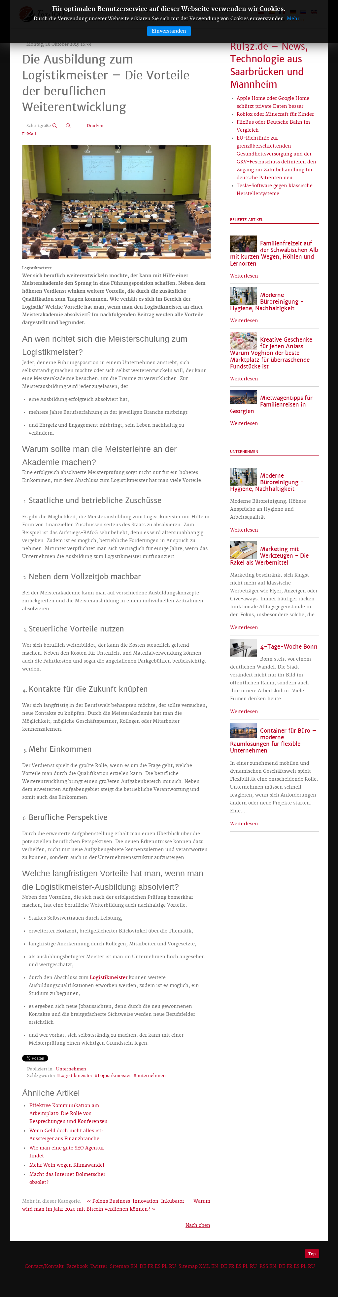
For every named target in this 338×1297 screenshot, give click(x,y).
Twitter (98, 1267)
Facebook (77, 1267)
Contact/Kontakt (43, 1267)
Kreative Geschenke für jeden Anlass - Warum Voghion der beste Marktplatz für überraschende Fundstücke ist (271, 353)
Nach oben (198, 1226)
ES (157, 1267)
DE (143, 1267)
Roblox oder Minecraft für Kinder (275, 114)
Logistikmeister (108, 978)
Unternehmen (71, 1069)
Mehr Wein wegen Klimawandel (66, 1165)
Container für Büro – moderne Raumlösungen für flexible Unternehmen (273, 740)
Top (312, 1253)
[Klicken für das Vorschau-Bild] (116, 203)
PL (165, 1267)
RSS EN (267, 1267)
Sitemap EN (124, 1267)
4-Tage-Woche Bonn (289, 646)
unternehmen (151, 1075)
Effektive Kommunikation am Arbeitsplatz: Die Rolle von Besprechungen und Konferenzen (68, 1114)
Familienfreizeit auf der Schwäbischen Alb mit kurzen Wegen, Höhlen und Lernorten (274, 253)
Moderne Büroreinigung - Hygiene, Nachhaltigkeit (267, 302)
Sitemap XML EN (198, 1267)
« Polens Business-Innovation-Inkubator (135, 1201)
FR (150, 1267)
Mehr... (295, 19)
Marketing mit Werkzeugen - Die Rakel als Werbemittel (269, 556)
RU (172, 1267)
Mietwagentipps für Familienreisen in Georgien (271, 405)
